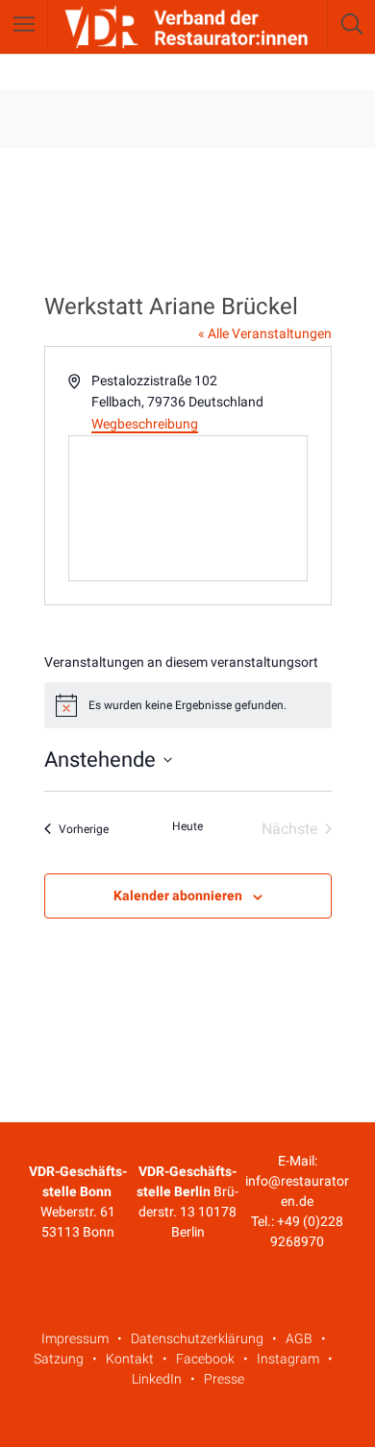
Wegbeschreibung (144, 423)
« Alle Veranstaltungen (265, 333)
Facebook (205, 1358)
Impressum (75, 1338)
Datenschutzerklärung (197, 1338)
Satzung (59, 1358)
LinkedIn (157, 1378)
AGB (299, 1338)
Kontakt (130, 1358)
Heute (187, 826)
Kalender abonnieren (177, 895)
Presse (224, 1378)
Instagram (288, 1358)
